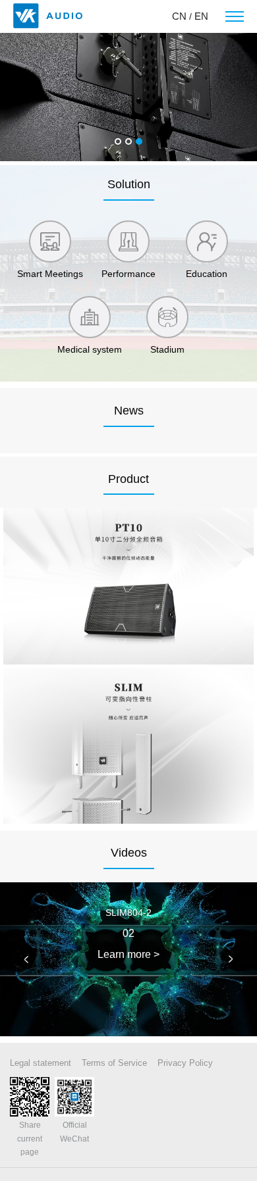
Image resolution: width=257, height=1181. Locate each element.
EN (201, 16)
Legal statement (40, 1063)
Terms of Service (114, 1063)
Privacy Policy (185, 1063)
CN (179, 16)
